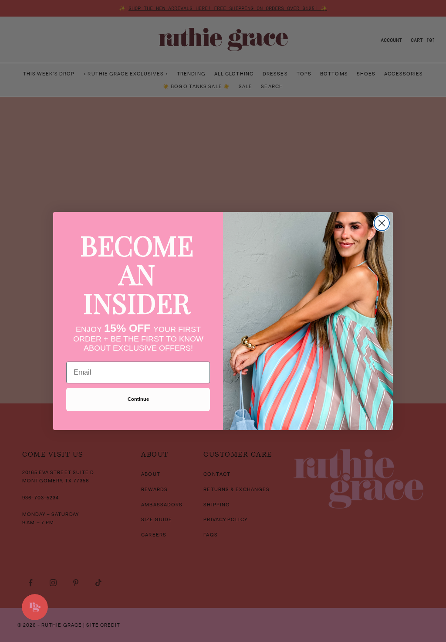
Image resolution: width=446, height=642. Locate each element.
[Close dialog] (381, 223)
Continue (138, 399)
